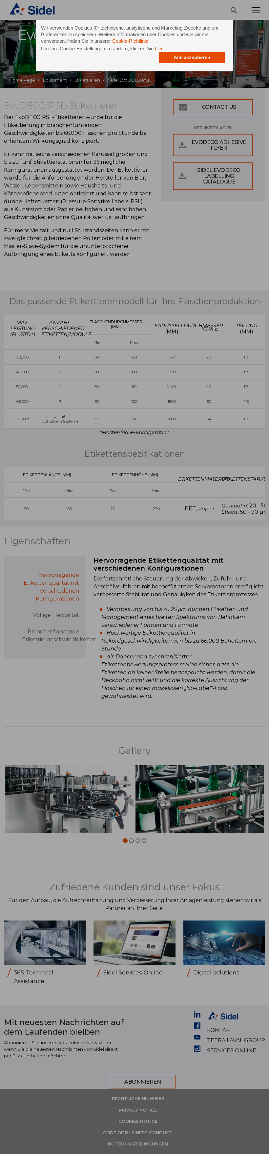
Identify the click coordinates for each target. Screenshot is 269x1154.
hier (159, 48)
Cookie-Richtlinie (130, 41)
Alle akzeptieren (192, 57)
